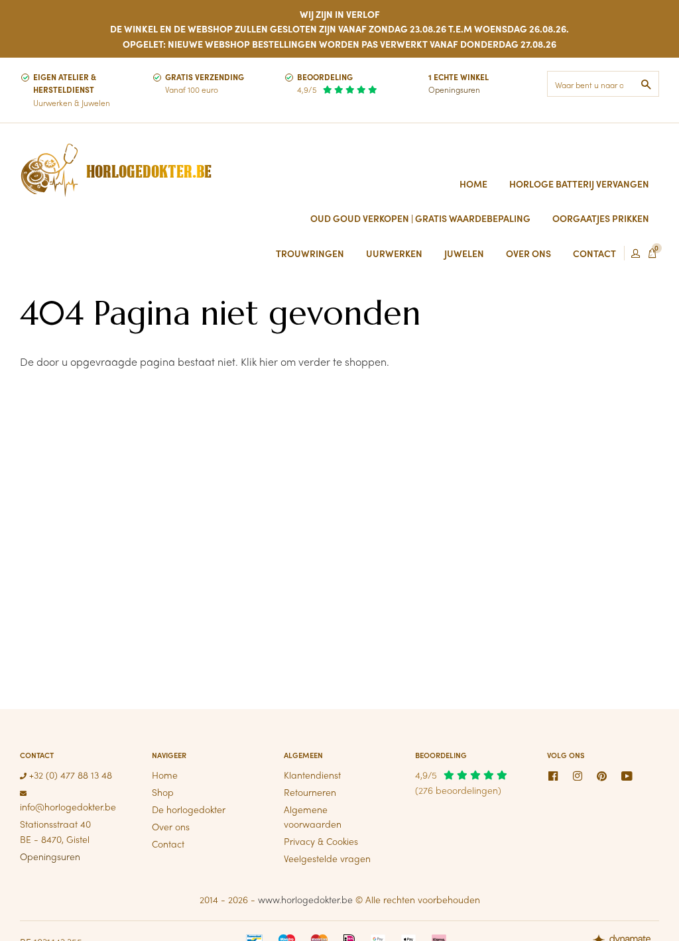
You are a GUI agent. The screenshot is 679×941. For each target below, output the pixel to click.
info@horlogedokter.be (68, 806)
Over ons (171, 826)
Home (473, 183)
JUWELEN (464, 253)
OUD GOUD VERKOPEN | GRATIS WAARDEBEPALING (420, 218)
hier (268, 361)
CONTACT (594, 253)
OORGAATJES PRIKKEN (600, 218)
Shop (163, 792)
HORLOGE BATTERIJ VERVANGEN (579, 183)
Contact (168, 843)
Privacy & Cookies (321, 841)
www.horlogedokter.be (305, 899)
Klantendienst (312, 774)
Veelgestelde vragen (327, 858)
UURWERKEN (394, 253)
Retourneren (310, 792)
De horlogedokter (188, 809)
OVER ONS (528, 253)
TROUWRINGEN (310, 253)
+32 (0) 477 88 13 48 (69, 774)
